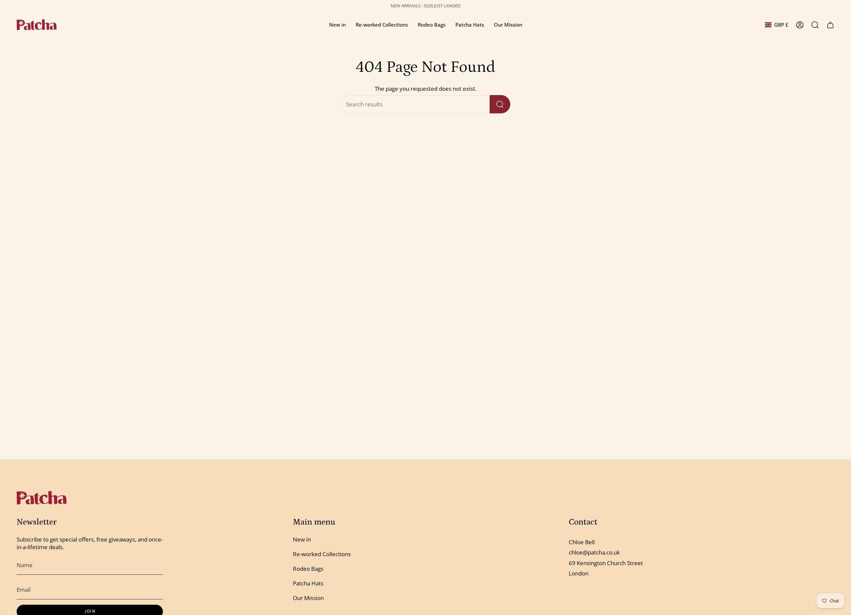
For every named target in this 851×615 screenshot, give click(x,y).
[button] (337, 25)
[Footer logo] (41, 498)
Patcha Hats (308, 583)
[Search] (500, 104)
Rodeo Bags (308, 568)
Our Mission (308, 598)
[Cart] (830, 25)
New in (302, 539)
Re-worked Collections (322, 554)
